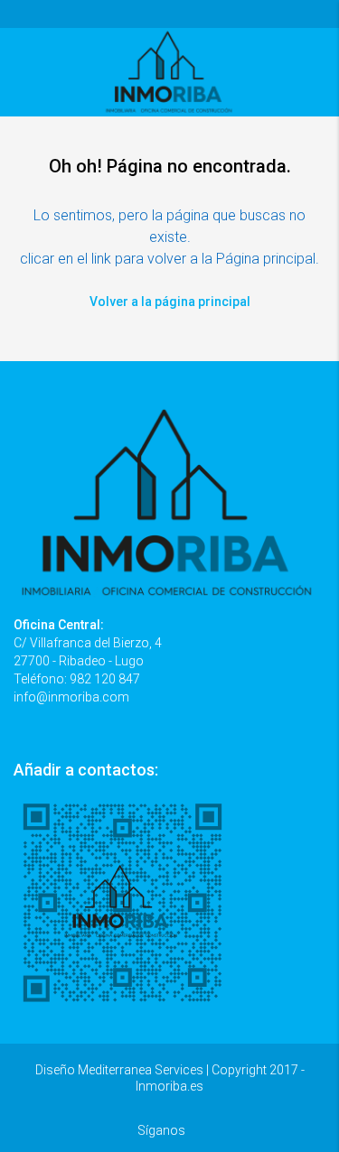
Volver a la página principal (169, 301)
